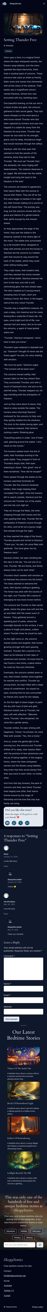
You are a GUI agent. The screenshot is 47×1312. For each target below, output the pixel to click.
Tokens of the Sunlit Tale (19, 1068)
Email (7, 995)
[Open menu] (44, 3)
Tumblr (7, 1295)
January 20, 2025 (15, 882)
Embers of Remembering (18, 1138)
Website (8, 1007)
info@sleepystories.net (15, 1275)
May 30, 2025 (9, 904)
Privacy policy (37, 1307)
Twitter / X (9, 1290)
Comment (9, 956)
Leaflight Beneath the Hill (19, 1173)
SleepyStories (15, 4)
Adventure (11, 1231)
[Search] (40, 1244)
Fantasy (17, 1237)
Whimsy (29, 1237)
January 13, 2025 (11, 857)
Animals (8, 51)
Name (7, 984)
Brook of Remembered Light (20, 1103)
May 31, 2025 (13, 930)
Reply (6, 866)
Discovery (37, 1231)
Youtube (8, 1285)
